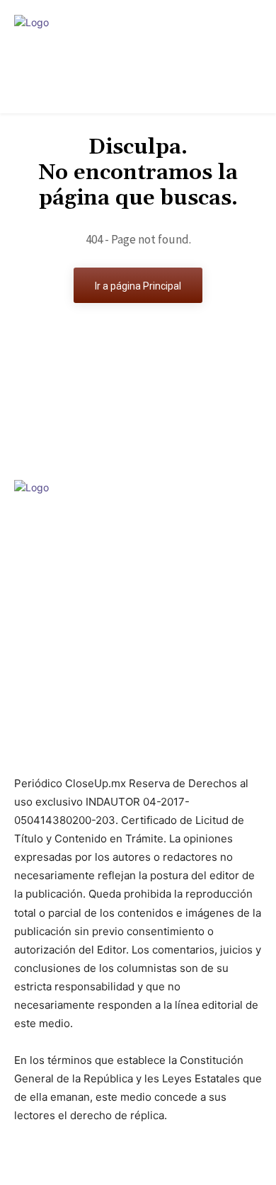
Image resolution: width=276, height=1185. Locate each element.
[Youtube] (163, 747)
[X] (137, 747)
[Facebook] (113, 747)
